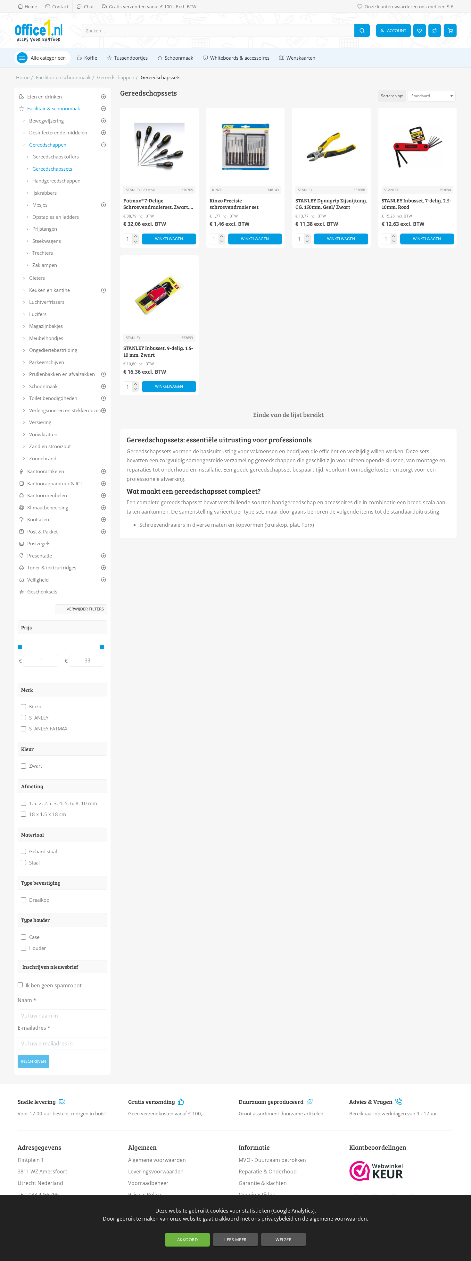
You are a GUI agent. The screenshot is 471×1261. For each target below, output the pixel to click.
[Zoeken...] (362, 30)
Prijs (26, 627)
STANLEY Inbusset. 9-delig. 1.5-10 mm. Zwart (158, 351)
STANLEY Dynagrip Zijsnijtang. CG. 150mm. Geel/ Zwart (331, 203)
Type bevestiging (41, 882)
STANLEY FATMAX (140, 189)
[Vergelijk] (434, 30)
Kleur (27, 749)
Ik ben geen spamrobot (53, 985)
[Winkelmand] (450, 30)
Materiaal (32, 834)
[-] (135, 241)
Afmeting (32, 786)
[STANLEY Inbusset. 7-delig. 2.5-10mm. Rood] (418, 147)
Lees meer (235, 1239)
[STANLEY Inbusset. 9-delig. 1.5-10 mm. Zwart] (159, 295)
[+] (135, 236)
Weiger (284, 1239)
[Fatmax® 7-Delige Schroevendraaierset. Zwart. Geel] (159, 147)
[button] (169, 239)
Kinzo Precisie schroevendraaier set (234, 203)
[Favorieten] (419, 30)
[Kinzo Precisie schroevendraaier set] (246, 147)
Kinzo (217, 189)
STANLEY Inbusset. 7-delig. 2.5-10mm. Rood (416, 203)
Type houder (35, 919)
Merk (27, 689)
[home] (22, 77)
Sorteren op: (392, 95)
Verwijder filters (85, 609)
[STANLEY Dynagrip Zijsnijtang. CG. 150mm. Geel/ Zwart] (331, 147)
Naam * (27, 1000)
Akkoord (187, 1239)
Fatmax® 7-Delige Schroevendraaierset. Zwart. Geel (156, 204)
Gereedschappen (115, 77)
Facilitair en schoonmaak (63, 77)
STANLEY (305, 189)
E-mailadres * (34, 1027)
